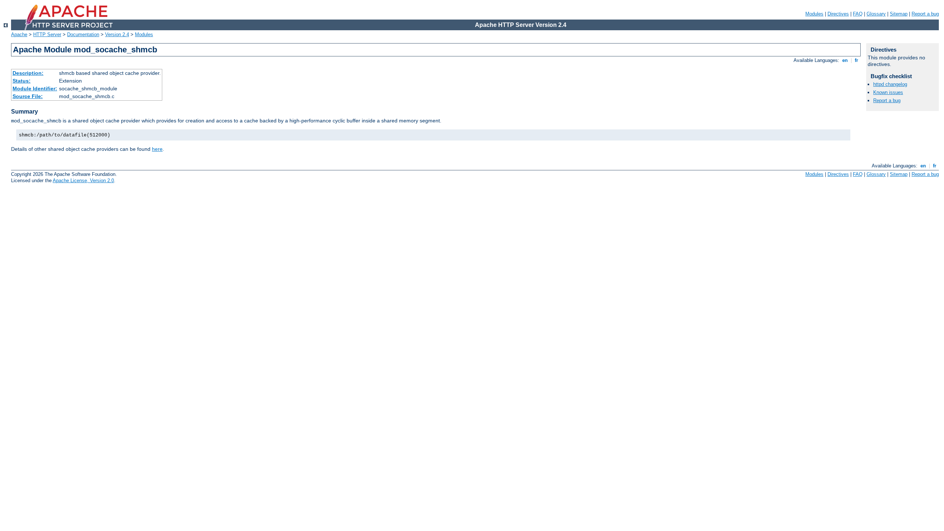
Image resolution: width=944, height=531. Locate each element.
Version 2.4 (117, 34)
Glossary (876, 14)
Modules (814, 14)
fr (856, 60)
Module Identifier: (35, 88)
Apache (19, 34)
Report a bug (925, 14)
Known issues (888, 92)
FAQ (858, 14)
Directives (838, 14)
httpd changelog (890, 84)
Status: (22, 81)
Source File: (28, 96)
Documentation (83, 34)
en (845, 60)
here (157, 149)
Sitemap (898, 14)
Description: (28, 73)
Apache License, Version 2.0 (83, 180)
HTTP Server (47, 34)
